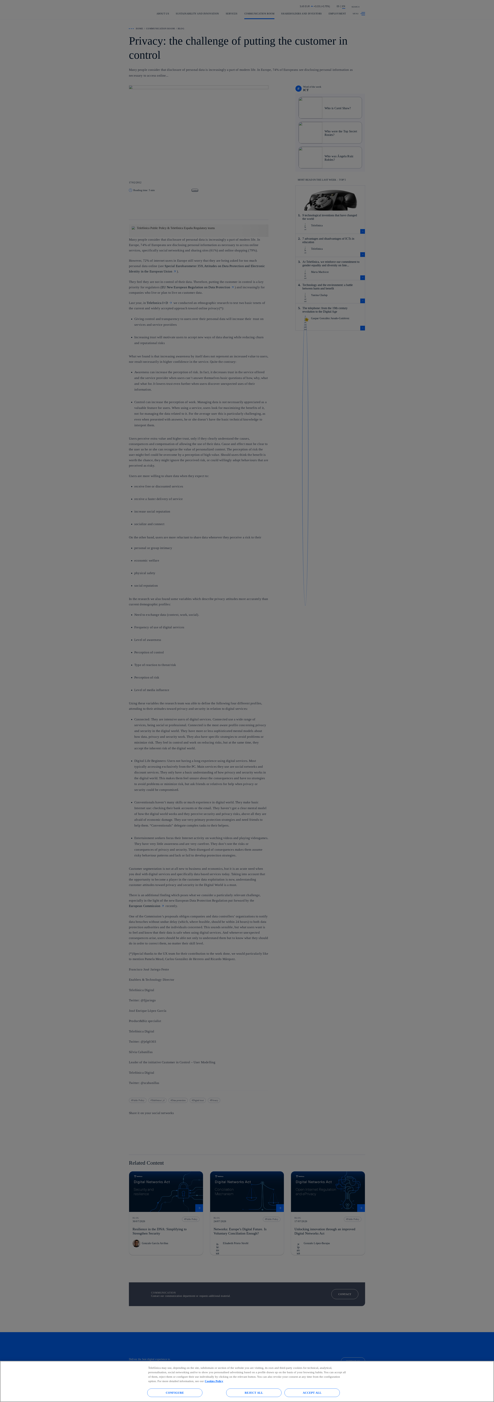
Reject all (254, 1392)
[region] (247, 1381)
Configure (175, 1392)
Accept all (312, 1392)
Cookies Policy (214, 1381)
